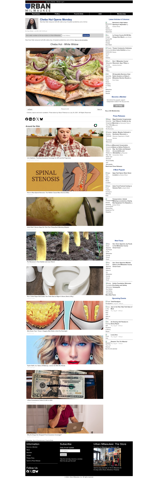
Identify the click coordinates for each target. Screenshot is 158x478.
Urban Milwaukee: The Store (110, 444)
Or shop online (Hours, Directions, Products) (106, 470)
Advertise (29, 452)
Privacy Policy (30, 458)
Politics (57, 14)
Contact (28, 455)
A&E (100, 14)
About (28, 450)
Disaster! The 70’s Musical (119, 341)
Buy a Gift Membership (112, 111)
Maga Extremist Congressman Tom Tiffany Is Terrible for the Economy (122, 121)
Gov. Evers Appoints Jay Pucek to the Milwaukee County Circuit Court (122, 246)
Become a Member (119, 97)
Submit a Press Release (33, 461)
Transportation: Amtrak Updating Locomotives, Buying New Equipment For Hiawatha (122, 201)
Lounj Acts (114, 335)
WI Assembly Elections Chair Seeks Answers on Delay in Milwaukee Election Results (121, 76)
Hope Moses (30, 31)
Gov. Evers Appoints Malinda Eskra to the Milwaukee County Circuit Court (122, 264)
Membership (121, 14)
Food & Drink (78, 14)
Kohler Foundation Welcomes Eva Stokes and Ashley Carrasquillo (122, 285)
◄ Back (29, 109)
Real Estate (36, 14)
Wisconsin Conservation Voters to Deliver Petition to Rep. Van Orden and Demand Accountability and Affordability (121, 149)
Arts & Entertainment (39, 440)
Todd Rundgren (116, 301)
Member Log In (60, 2)
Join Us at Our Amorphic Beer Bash (35, 2)
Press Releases (119, 116)
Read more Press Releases (114, 166)
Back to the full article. (81, 40)
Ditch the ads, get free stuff (68, 461)
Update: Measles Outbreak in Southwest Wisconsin (122, 133)
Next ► (99, 109)
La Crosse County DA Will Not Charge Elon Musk (121, 36)
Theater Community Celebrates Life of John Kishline (122, 49)
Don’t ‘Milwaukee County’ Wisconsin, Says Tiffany (120, 62)
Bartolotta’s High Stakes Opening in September (120, 23)
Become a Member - (51, 2)
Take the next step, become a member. (71, 459)
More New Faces (111, 295)
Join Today (118, 106)
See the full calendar (111, 349)
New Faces (119, 240)
